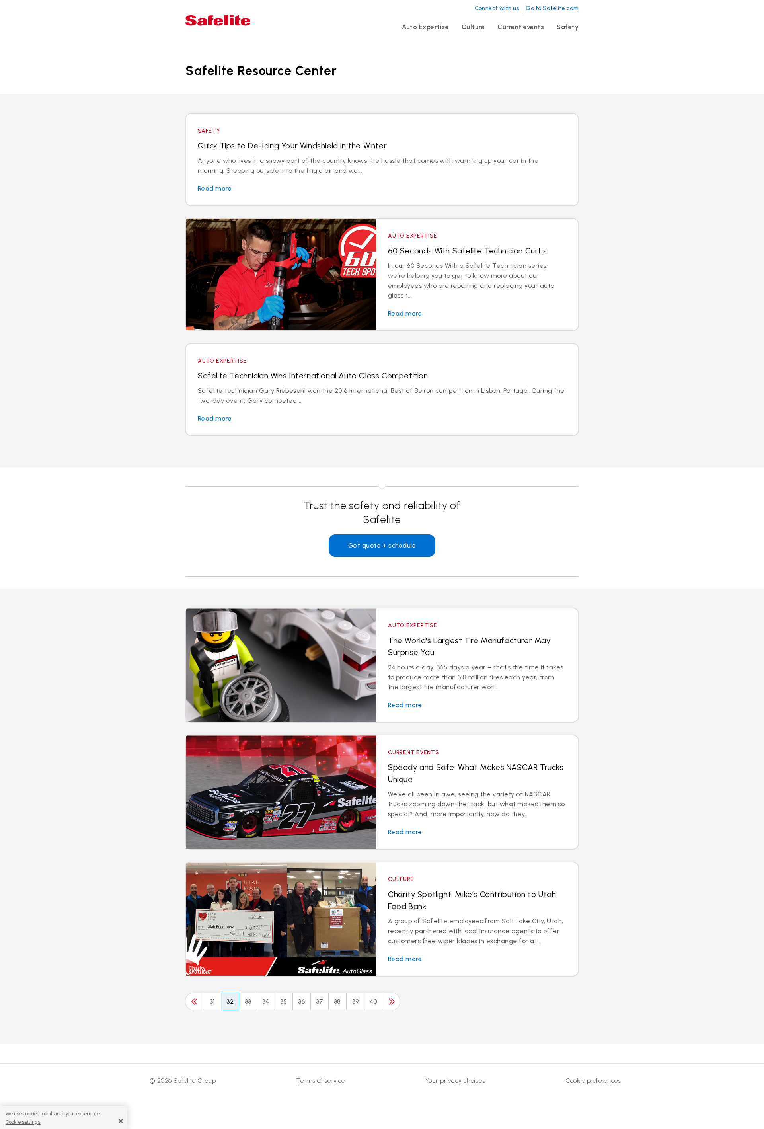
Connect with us (497, 8)
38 (337, 1001)
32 (230, 1001)
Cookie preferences (593, 1080)
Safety (568, 27)
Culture (473, 27)
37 (320, 1001)
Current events (520, 27)
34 (265, 1001)
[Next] (391, 1001)
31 (212, 1001)
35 (283, 1001)
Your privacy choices (455, 1080)
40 (373, 1001)
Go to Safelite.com (552, 8)
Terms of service (320, 1080)
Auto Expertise (425, 27)
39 (355, 1001)
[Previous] (194, 1001)
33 (248, 1001)
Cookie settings (23, 1122)
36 (301, 1001)
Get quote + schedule (382, 545)
